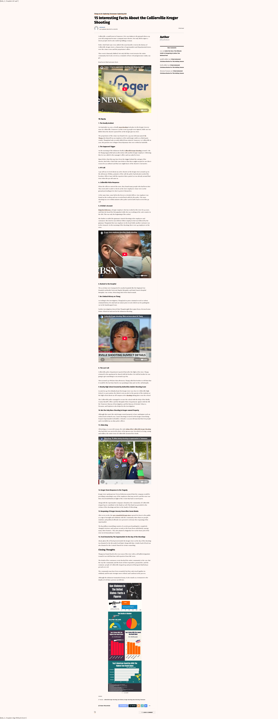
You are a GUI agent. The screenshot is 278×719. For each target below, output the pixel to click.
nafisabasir (102, 27)
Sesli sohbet (164, 65)
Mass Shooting (136, 699)
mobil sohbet (164, 59)
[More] (149, 705)
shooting (129, 395)
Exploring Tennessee (110, 14)
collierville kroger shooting (110, 699)
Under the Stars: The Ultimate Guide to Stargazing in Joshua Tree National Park (170, 53)
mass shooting (123, 127)
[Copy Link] (142, 705)
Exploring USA (122, 14)
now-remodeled (122, 515)
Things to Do (98, 14)
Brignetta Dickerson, (104, 210)
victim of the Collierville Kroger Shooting (138, 429)
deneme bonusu (165, 71)
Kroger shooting (128, 699)
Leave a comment (148, 712)
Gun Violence (121, 699)
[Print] (145, 705)
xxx (161, 51)
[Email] (138, 705)
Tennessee (142, 699)
